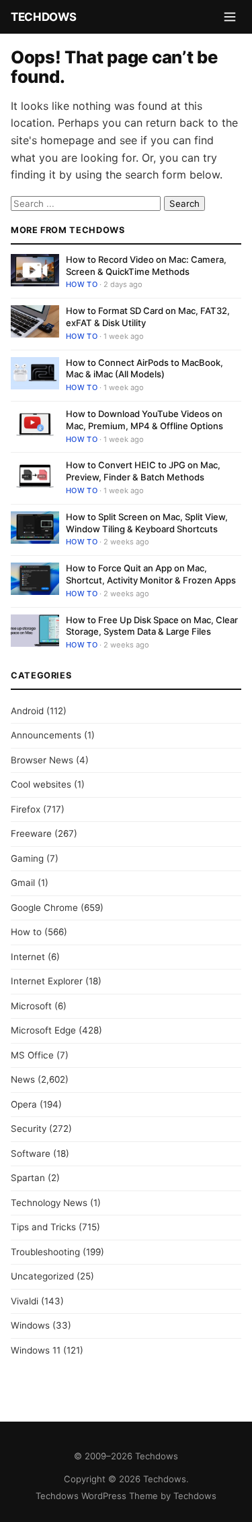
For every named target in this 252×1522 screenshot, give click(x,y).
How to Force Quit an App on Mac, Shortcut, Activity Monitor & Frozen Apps (151, 574)
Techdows (43, 17)
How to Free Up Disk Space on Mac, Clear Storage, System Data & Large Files (152, 625)
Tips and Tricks (43, 1227)
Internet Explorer (47, 981)
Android (27, 710)
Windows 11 (35, 1350)
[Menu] (229, 16)
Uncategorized (42, 1276)
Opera (24, 1104)
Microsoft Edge (43, 1030)
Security (28, 1128)
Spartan (28, 1177)
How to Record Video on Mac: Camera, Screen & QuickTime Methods (146, 265)
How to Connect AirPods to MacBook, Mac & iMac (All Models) (144, 368)
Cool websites (41, 784)
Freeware (31, 833)
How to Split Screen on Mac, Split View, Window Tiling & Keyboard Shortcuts (147, 522)
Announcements (46, 735)
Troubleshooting (45, 1251)
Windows (30, 1325)
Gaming (27, 858)
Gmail (23, 882)
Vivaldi (24, 1301)
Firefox (25, 809)
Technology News (49, 1202)
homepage (67, 140)
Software (30, 1153)
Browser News (42, 760)
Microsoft (31, 1006)
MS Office (32, 1055)
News (23, 1079)
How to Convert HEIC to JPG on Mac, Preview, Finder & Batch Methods (143, 470)
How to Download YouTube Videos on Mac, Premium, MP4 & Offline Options (144, 419)
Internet (28, 956)
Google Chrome (44, 907)
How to (81, 284)
